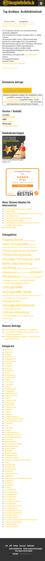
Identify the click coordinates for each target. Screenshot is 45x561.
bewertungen (6, 247)
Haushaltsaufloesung (13, 421)
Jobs (6, 545)
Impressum (22, 545)
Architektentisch (23, 24)
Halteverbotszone (12, 416)
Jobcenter (9, 428)
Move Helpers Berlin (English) (23, 551)
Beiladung (9, 370)
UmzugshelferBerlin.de (9, 295)
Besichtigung (10, 375)
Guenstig (8, 414)
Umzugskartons (22, 298)
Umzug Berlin (14, 280)
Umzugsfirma (6, 283)
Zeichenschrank (20, 26)
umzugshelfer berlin (16, 292)
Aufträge (8, 364)
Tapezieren (9, 481)
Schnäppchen (10, 469)
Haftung (15, 545)
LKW (18, 268)
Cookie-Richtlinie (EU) (15, 548)
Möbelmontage (11, 227)
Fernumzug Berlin (27, 250)
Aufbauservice (10, 359)
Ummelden (9, 485)
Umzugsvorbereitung (15, 312)
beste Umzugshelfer (15, 244)
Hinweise (8, 423)
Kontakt (8, 430)
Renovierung (24, 277)
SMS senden (7, 122)
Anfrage (8, 354)
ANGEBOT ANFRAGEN (17, 90)
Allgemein (9, 352)
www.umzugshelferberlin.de (13, 63)
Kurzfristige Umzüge (13, 437)
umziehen (38, 277)
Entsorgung (9, 403)
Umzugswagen (9, 315)
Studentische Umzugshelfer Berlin (19, 218)
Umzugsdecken (11, 494)
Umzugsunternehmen (18, 305)
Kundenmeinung (11, 432)
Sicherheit (9, 471)
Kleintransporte (7, 26)
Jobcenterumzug (11, 216)
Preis (27, 273)
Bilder (7, 380)
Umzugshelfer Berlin (13, 506)
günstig (26, 254)
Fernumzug (9, 250)
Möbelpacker (9, 272)
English (8, 398)
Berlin (32, 24)
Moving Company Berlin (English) (32, 548)
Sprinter (31, 277)
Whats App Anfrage (10, 126)
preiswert (36, 272)
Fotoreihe (8, 409)
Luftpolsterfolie (25, 268)
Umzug (5, 280)
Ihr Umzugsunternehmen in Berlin (18, 209)
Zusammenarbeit (11, 527)
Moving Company (12, 458)
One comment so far (9, 68)
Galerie (8, 412)
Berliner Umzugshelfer (29, 240)
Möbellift (8, 451)
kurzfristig (9, 268)
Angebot (8, 239)
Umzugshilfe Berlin (9, 298)
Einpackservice (11, 393)
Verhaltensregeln (12, 517)
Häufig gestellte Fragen (14, 221)
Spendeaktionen (11, 474)
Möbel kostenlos (11, 446)
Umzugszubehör (11, 515)
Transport (8, 483)
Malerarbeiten (34, 268)
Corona (8, 387)
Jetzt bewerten (22, 185)
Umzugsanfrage (27, 280)
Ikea (6, 426)
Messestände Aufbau (13, 444)
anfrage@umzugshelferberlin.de (16, 102)
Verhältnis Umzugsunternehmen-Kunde (21, 520)
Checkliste (14, 247)
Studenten (9, 476)
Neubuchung (21, 273)
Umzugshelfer (12, 287)
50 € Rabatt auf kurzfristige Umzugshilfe (21, 330)
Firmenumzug (11, 254)
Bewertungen (10, 377)
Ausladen (8, 366)
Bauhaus (8, 368)
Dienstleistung (10, 389)
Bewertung (33, 244)
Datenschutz (30, 545)
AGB (10, 545)
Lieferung (8, 439)
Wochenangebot (7, 319)
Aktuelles (8, 350)
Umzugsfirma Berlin (20, 283)
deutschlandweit (24, 247)
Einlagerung (10, 391)
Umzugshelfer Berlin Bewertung (29, 295)
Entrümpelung (33, 247)
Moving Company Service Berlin (18, 460)
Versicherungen (11, 524)
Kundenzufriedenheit (13, 435)
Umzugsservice (11, 301)
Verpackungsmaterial (25, 316)
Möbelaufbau (10, 448)
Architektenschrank (9, 24)
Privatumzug (10, 211)
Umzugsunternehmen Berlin (11, 309)
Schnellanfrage (31, 55)
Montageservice (11, 455)
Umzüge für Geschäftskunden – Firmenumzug (23, 214)
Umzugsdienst (10, 497)
